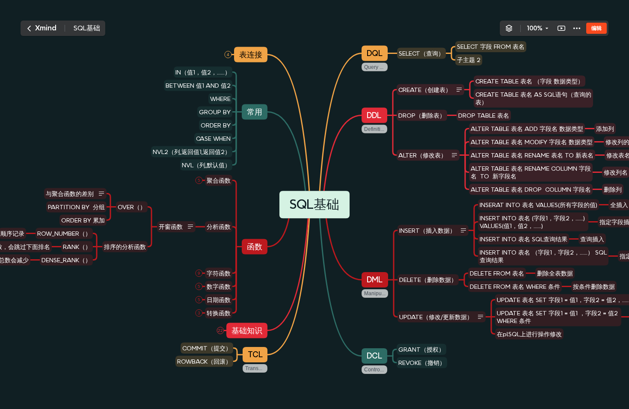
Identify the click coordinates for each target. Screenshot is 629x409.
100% (535, 28)
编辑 (596, 28)
